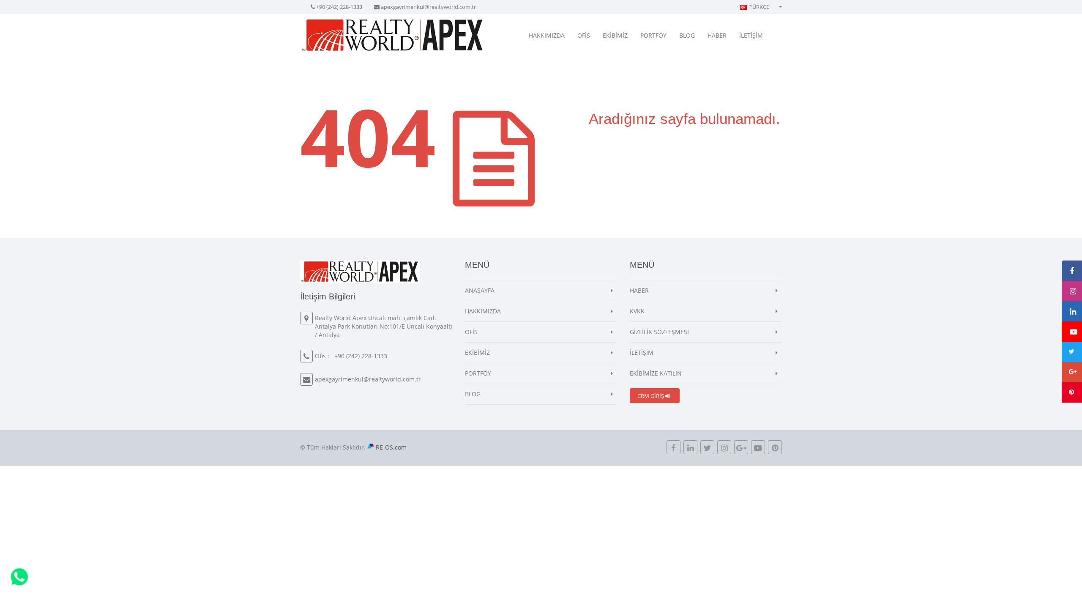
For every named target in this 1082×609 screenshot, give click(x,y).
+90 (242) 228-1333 (339, 7)
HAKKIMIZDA (547, 35)
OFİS (583, 35)
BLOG (687, 35)
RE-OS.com (391, 447)
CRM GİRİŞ (651, 396)
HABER (717, 35)
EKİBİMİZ (615, 35)
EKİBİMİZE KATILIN (656, 373)
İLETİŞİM (751, 35)
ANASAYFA (480, 290)
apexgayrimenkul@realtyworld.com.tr (428, 7)
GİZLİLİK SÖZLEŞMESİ (659, 332)
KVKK (637, 311)
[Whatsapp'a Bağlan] (19, 576)
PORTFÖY (653, 35)
